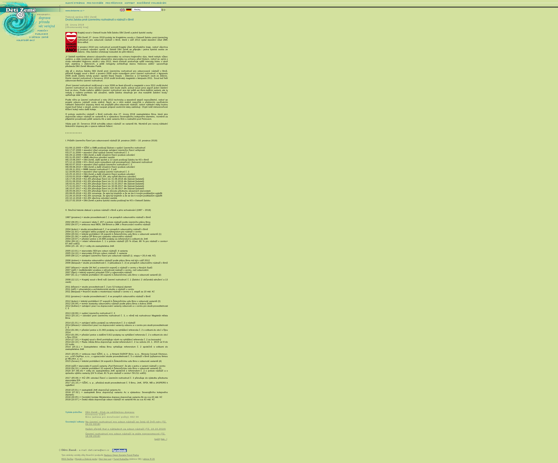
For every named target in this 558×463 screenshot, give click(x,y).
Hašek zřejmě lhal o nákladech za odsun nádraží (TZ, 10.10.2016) (125, 429)
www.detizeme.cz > (74, 10)
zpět (157, 439)
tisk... (164, 439)
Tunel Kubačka (121, 459)
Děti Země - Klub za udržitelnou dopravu (109, 412)
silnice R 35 (149, 459)
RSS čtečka (67, 459)
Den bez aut (105, 459)
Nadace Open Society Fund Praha (121, 455)
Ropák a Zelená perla (86, 459)
